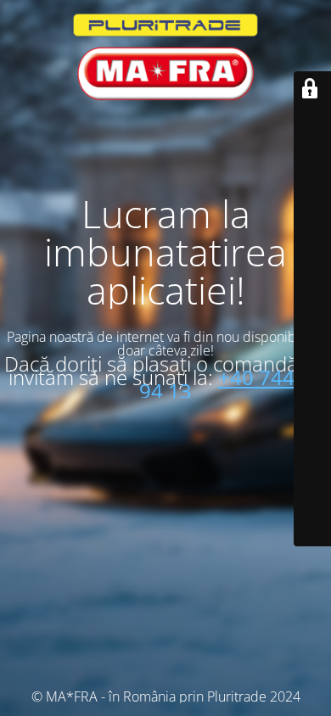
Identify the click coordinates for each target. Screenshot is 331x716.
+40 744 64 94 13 (231, 384)
